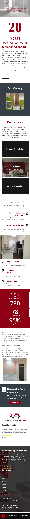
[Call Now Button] (3, 516)
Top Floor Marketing (18, 516)
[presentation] (14, 112)
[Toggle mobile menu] (28, 4)
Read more (13, 13)
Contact (16, 13)
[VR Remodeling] (15, 109)
